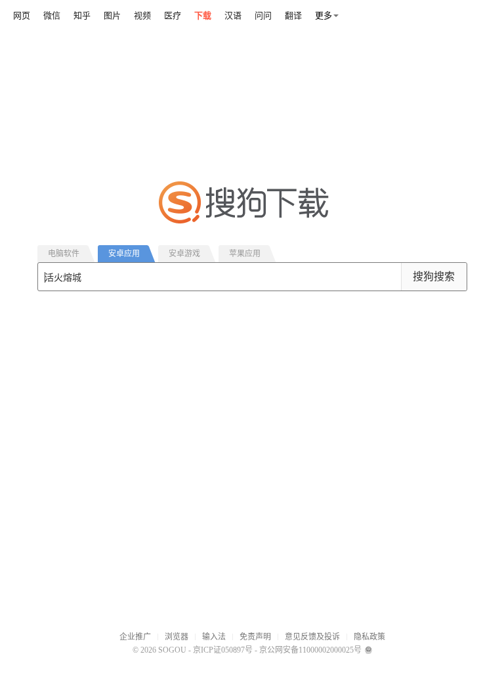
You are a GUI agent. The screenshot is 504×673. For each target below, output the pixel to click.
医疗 (172, 15)
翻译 (293, 15)
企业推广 (135, 636)
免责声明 (255, 636)
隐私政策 (369, 636)
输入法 (214, 636)
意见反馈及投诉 (312, 636)
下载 (202, 15)
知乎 (82, 15)
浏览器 (176, 636)
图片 (112, 15)
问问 (263, 15)
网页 (21, 15)
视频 (142, 15)
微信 (51, 15)
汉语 (233, 15)
